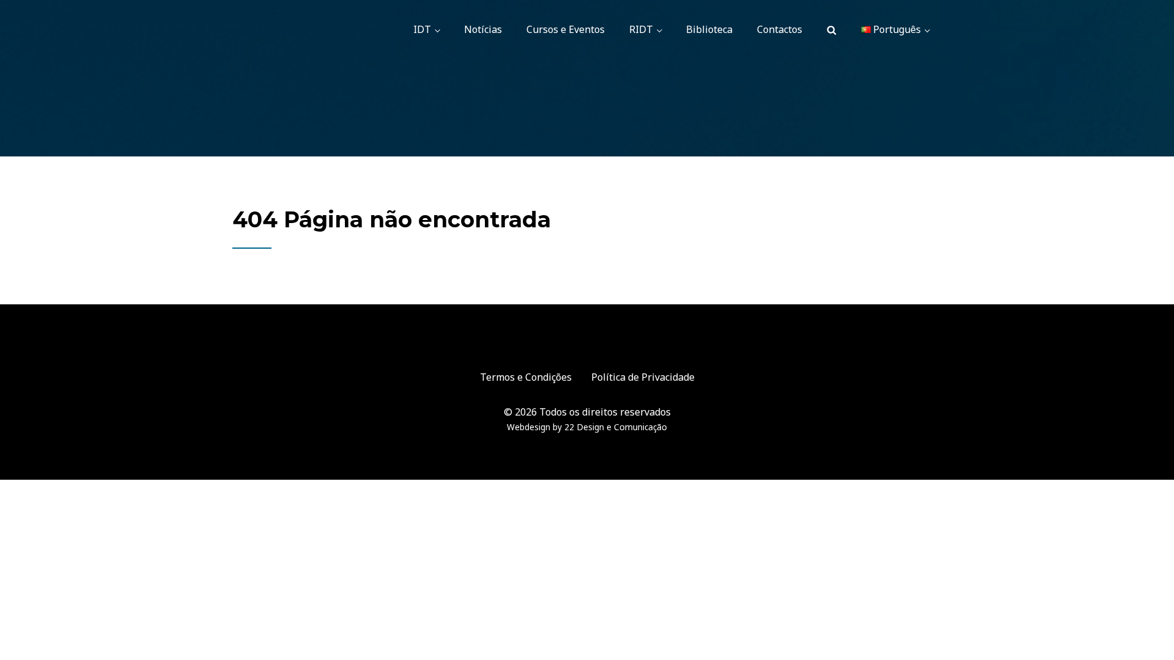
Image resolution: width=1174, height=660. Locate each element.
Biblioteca (709, 29)
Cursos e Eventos (565, 29)
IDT (422, 29)
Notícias (483, 29)
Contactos (779, 29)
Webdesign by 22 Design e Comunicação (587, 427)
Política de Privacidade (643, 377)
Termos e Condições (526, 377)
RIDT (641, 29)
